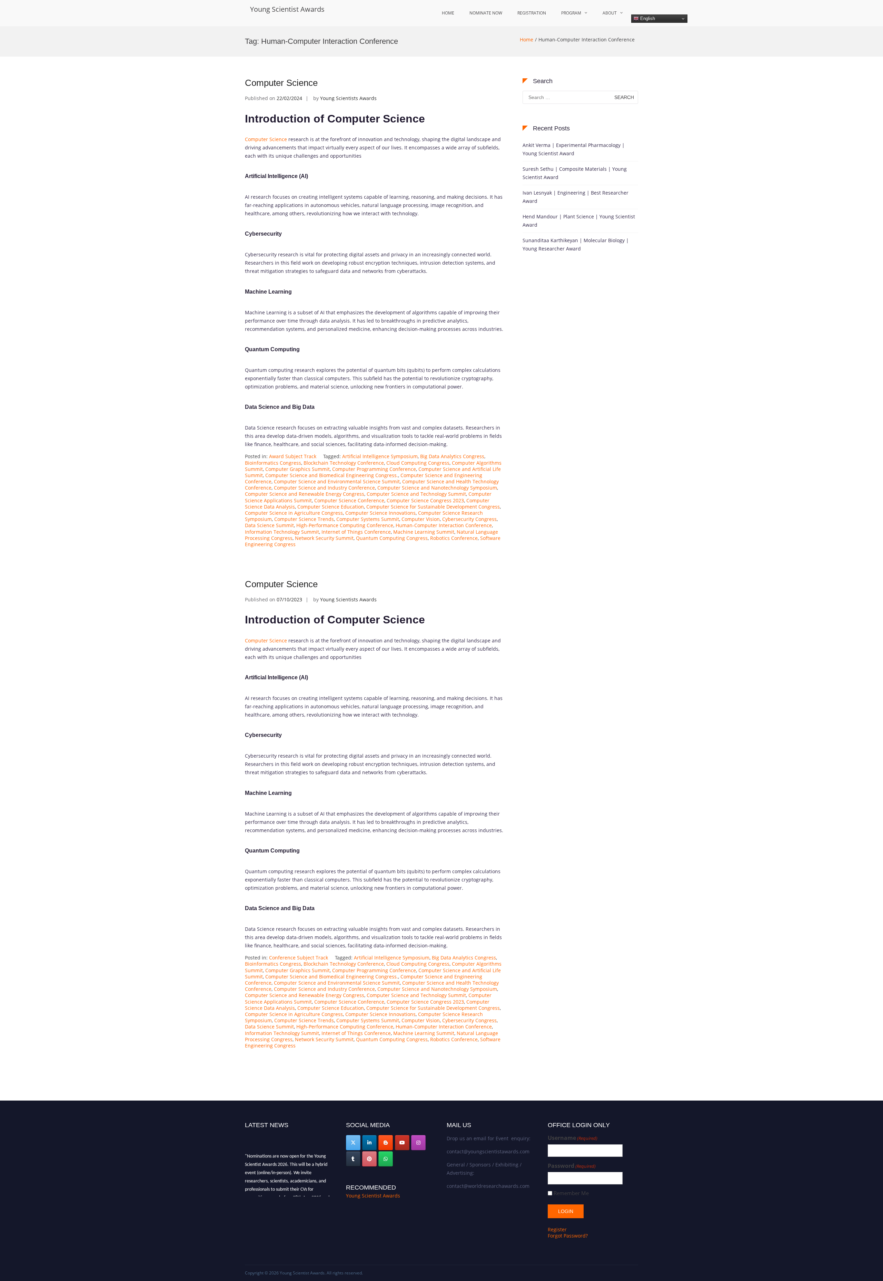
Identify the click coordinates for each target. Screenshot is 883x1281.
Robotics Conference (454, 538)
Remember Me (571, 1193)
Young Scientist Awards (287, 9)
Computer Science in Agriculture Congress (294, 513)
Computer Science (281, 83)
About (610, 13)
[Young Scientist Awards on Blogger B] (385, 1142)
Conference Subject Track (298, 957)
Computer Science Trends (304, 519)
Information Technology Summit (282, 532)
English (647, 18)
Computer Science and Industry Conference (324, 487)
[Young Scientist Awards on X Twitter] (353, 1142)
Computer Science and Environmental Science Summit (337, 481)
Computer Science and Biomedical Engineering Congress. (331, 475)
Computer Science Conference (349, 500)
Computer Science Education (330, 506)
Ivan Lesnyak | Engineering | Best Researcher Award (575, 196)
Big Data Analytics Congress (452, 456)
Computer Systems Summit (367, 519)
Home (448, 13)
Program (571, 13)
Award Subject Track (292, 456)
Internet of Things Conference (356, 532)
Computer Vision (420, 519)
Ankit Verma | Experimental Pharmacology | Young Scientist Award (574, 149)
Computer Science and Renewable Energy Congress (304, 494)
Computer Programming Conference (374, 469)
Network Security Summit (324, 538)
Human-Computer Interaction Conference (444, 525)
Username (572, 1138)
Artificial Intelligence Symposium (380, 456)
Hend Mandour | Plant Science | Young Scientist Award (579, 220)
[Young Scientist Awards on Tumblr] (353, 1158)
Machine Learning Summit (423, 532)
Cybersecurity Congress (469, 519)
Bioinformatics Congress (273, 463)
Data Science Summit (269, 525)
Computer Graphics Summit (297, 469)
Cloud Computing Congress (417, 463)
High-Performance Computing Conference (344, 525)
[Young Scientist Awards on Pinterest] (369, 1158)
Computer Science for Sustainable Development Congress (433, 506)
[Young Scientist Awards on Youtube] (402, 1142)
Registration (531, 13)
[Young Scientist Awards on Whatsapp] (385, 1158)
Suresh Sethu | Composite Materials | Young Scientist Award (575, 173)
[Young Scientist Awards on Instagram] (418, 1142)
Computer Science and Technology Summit (416, 494)
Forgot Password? (568, 1235)
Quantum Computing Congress (392, 538)
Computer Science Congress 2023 (425, 500)
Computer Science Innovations (380, 513)
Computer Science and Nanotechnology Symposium (437, 487)
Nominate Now (485, 13)
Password (572, 1166)
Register (557, 1229)
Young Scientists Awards (348, 98)
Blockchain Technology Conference (344, 463)
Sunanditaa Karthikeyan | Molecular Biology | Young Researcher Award (576, 244)
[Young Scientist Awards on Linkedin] (369, 1142)
